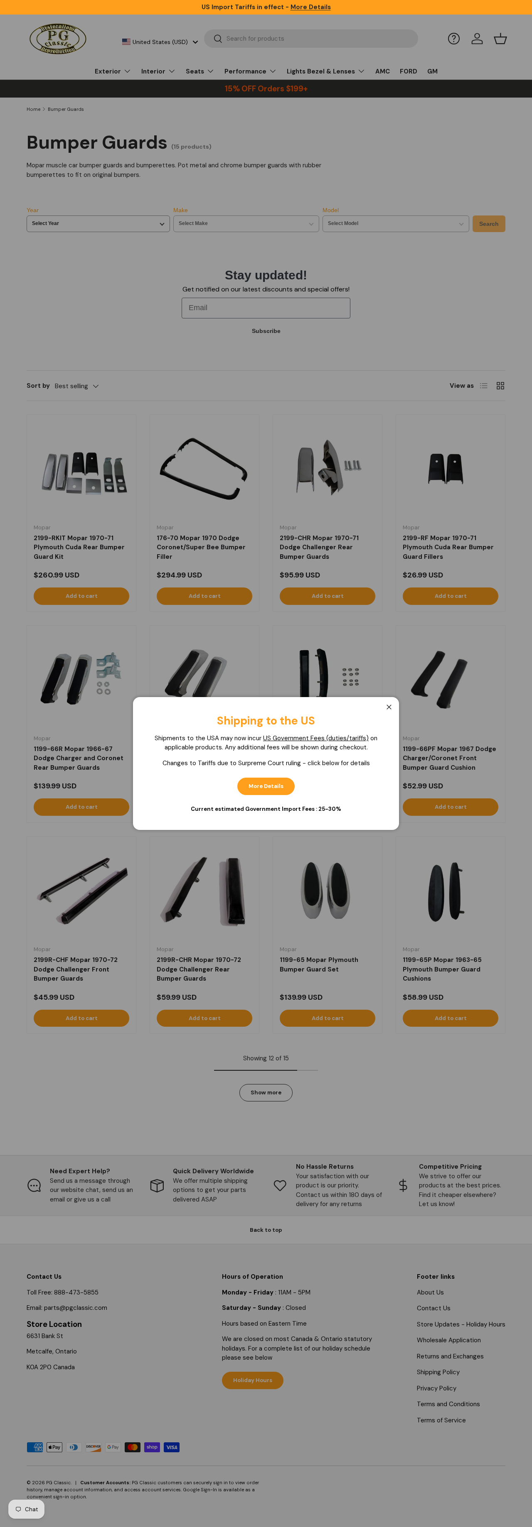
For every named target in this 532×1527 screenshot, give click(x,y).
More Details (266, 786)
